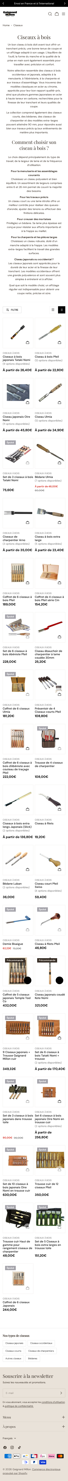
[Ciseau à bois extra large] (50, 513)
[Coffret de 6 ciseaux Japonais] (18, 1278)
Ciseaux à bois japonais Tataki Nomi (16, 358)
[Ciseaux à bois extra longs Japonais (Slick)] (18, 799)
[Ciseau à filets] (50, 799)
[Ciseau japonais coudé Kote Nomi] (50, 971)
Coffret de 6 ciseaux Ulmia (16, 710)
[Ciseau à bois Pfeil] (50, 333)
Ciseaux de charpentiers (41, 1350)
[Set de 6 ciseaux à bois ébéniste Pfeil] (18, 627)
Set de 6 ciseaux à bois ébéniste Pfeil (15, 652)
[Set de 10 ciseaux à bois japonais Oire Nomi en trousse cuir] (18, 1160)
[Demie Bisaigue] (18, 920)
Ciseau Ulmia (43, 417)
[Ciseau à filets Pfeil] (50, 920)
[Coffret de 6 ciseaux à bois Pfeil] (18, 573)
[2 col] (61, 309)
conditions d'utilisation (53, 1402)
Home (6, 25)
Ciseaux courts (13, 1350)
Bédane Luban (12, 883)
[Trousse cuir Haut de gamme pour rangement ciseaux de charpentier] (18, 1218)
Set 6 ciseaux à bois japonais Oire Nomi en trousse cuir (49, 1119)
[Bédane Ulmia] (50, 453)
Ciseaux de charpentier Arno (14, 538)
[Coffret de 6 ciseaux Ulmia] (18, 684)
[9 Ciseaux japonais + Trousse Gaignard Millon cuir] (18, 1028)
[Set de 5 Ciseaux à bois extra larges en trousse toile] (50, 1217)
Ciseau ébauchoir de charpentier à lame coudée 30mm (48, 654)
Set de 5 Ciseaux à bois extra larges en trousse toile (48, 1245)
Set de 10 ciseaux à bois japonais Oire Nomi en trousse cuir (16, 1187)
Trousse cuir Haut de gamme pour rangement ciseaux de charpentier (17, 1246)
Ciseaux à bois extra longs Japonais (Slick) (17, 825)
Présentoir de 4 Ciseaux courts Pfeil (48, 710)
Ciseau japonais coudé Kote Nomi (50, 996)
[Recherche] (50, 13)
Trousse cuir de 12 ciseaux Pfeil (46, 1185)
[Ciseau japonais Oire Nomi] (18, 393)
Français (8, 1438)
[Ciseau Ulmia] (50, 393)
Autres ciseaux (13, 1358)
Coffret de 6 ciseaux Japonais (16, 1303)
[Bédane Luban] (18, 860)
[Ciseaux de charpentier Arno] (18, 513)
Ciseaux (18, 25)
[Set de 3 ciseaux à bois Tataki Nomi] (18, 453)
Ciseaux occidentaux (41, 1343)
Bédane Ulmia (44, 477)
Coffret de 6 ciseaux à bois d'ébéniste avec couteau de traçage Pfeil (17, 767)
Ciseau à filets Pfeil (47, 944)
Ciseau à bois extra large (47, 538)
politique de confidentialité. (19, 1406)
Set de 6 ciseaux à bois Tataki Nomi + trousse (47, 1055)
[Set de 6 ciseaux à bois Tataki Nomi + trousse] (50, 1028)
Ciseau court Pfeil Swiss (46, 885)
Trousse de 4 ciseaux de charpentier (49, 764)
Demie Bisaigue (13, 944)
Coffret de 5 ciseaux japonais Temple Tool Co (17, 998)
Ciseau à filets (44, 823)
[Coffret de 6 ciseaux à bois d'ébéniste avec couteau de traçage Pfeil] (18, 739)
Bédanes (32, 1358)
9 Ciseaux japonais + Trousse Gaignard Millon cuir (16, 1055)
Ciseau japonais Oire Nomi (16, 418)
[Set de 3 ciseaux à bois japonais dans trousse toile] (18, 1092)
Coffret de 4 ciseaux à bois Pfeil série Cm (49, 598)
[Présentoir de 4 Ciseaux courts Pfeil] (50, 684)
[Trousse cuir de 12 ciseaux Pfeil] (50, 1160)
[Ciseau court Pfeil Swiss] (50, 860)
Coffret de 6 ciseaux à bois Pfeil (17, 598)
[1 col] (53, 309)
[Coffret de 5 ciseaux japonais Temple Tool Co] (18, 971)
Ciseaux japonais (14, 1343)
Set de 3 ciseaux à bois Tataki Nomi (18, 478)
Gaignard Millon (22, 1469)
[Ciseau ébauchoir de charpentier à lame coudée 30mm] (50, 627)
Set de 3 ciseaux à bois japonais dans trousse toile (18, 1119)
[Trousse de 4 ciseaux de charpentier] (50, 739)
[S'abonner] (61, 1393)
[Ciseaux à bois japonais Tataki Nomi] (18, 333)
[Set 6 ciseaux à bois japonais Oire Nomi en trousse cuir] (50, 1092)
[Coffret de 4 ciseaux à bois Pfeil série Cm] (50, 573)
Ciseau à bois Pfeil (47, 357)
